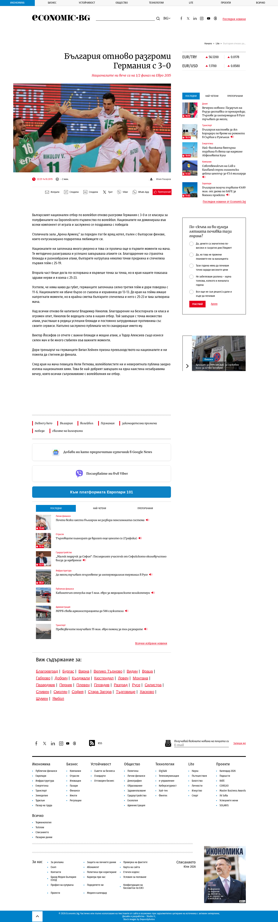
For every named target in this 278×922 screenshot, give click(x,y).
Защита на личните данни (101, 862)
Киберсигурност (168, 785)
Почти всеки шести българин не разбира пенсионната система (100, 520)
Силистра (153, 685)
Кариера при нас (96, 877)
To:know (40, 827)
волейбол (86, 423)
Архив (214, 304)
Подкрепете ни (95, 885)
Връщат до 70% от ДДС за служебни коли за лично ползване (217, 366)
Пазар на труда (44, 805)
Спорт (195, 795)
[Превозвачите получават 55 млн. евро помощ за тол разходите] (43, 631)
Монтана (140, 678)
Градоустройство (136, 795)
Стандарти (100, 775)
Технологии (156, 2)
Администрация (136, 805)
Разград (121, 685)
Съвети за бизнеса (104, 771)
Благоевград (47, 671)
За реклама (57, 862)
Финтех (163, 795)
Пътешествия (199, 775)
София (78, 692)
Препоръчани (145, 508)
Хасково (147, 692)
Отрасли (74, 775)
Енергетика (42, 785)
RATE (222, 780)
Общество (122, 2)
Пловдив (101, 685)
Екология (132, 800)
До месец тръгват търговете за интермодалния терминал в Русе (102, 574)
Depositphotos (147, 919)
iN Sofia (224, 795)
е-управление (166, 780)
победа (40, 431)
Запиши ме (239, 743)
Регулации (76, 800)
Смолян (60, 692)
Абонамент (93, 867)
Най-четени (99, 508)
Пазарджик (45, 685)
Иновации (75, 780)
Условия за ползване (134, 877)
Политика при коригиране (101, 872)
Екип (53, 867)
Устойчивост (87, 2)
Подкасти (225, 775)
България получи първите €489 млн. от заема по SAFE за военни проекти (223, 191)
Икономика (17, 2)
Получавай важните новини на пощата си (201, 741)
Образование (134, 785)
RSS (100, 743)
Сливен (42, 692)
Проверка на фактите (135, 862)
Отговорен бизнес (104, 780)
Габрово (43, 678)
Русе (136, 685)
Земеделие (42, 795)
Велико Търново (108, 671)
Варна (83, 671)
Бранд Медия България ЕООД (63, 878)
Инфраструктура (45, 780)
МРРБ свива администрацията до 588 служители (90, 611)
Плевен (83, 685)
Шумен (42, 698)
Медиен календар (97, 893)
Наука (195, 771)
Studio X (151, 916)
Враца (147, 671)
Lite (191, 2)
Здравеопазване (136, 790)
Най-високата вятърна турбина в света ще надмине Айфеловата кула (222, 151)
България (66, 423)
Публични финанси (46, 771)
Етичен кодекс (131, 872)
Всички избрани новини (151, 643)
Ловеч (123, 678)
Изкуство (197, 790)
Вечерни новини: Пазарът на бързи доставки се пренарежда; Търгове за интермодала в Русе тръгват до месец (223, 113)
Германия (107, 423)
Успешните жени (229, 800)
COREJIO (224, 785)
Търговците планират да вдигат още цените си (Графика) (97, 538)
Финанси (208, 359)
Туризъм (40, 800)
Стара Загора (100, 692)
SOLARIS (224, 805)
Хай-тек (163, 790)
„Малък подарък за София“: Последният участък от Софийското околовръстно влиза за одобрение (111, 558)
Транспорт (41, 790)
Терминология (43, 822)
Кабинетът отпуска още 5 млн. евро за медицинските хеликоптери (103, 593)
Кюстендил (104, 678)
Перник (65, 685)
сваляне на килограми (67, 431)
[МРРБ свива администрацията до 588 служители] (43, 613)
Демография (134, 780)
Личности (197, 785)
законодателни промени (139, 423)
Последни (56, 508)
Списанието (42, 832)
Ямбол (58, 698)
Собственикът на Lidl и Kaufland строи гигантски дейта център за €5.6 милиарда (224, 169)
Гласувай (197, 304)
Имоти (73, 795)
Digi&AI (163, 771)
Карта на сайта (131, 867)
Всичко (260, 2)
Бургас (68, 671)
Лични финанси (136, 775)
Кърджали (81, 678)
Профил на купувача (62, 885)
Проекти (226, 2)
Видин (132, 671)
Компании (75, 771)
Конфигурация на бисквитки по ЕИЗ (133, 886)
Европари (41, 775)
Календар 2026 (228, 771)
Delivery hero (43, 423)
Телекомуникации (169, 775)
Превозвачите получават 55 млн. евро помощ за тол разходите (99, 629)
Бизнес (52, 2)
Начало (208, 43)
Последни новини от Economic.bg (224, 201)
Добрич (61, 678)
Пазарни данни (44, 837)
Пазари (74, 785)
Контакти (56, 872)
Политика (132, 771)
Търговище (125, 692)
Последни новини (234, 19)
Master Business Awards (233, 790)
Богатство (197, 780)
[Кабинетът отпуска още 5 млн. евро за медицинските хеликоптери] (43, 595)
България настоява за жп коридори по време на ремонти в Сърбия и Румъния (223, 133)
